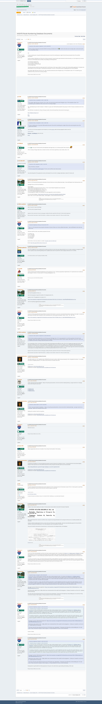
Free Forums (20, 702)
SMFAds (17, 702)
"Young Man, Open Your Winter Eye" (50, 240)
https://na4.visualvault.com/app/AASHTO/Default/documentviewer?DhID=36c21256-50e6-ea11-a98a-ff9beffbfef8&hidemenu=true (52, 299)
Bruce (19, 119)
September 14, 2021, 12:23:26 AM (33, 97)
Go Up (18, 690)
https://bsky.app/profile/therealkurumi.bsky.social (39, 242)
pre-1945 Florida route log (32, 494)
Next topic (83, 36)
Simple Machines (23, 701)
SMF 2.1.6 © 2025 (18, 701)
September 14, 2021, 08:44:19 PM (33, 144)
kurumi (20, 221)
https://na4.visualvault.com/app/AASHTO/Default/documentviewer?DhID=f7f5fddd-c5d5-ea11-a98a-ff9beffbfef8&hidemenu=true (51, 317)
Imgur (29, 115)
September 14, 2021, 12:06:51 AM (33, 43)
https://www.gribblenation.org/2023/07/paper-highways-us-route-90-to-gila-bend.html (43, 466)
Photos (29, 135)
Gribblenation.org (30, 366)
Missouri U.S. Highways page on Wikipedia (72, 553)
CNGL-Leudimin (22, 204)
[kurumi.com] (17, 237)
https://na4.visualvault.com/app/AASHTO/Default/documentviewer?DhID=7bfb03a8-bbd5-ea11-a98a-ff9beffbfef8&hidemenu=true (56, 621)
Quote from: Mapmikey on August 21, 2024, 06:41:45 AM (38, 606)
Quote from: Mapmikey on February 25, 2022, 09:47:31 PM (38, 224)
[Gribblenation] (17, 374)
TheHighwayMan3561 (21, 248)
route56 (20, 268)
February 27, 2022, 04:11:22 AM (32, 247)
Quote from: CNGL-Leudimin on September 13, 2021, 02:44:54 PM (39, 46)
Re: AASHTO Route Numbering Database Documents (37, 42)
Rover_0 (20, 42)
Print (84, 39)
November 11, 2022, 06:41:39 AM (33, 333)
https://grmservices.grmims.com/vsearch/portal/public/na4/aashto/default (51, 194)
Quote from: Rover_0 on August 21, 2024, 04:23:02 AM (38, 575)
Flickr (28, 114)
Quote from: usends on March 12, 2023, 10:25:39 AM (37, 404)
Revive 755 (20, 445)
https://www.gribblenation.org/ (39, 366)
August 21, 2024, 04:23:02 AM (32, 551)
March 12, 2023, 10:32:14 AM (32, 402)
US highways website (31, 390)
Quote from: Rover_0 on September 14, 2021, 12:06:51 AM (38, 100)
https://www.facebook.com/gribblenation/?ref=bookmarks (46, 367)
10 (30, 39)
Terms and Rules (80, 701)
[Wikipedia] (17, 138)
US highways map (31, 388)
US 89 (19, 96)
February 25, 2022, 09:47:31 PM (32, 180)
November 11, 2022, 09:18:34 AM (33, 357)
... (25, 39)
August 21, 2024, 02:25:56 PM (32, 604)
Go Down (18, 39)
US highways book (31, 389)
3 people (29, 542)
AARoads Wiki (83, 9)
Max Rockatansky (22, 356)
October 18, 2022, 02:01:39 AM (32, 312)
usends (20, 379)
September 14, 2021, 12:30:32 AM (33, 120)
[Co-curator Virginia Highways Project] (17, 195)
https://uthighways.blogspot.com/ (33, 112)
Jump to (70, 694)
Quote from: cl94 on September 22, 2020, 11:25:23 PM (38, 164)
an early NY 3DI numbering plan (37, 168)
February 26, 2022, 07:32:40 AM (32, 205)
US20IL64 (20, 143)
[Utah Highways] (17, 113)
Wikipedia (29, 133)
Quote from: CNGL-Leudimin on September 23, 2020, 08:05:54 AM (39, 335)
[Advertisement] (51, 24)
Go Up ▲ (85, 701)
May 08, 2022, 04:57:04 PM (32, 269)
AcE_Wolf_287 (21, 160)
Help (76, 701)
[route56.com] (17, 284)
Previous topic (77, 36)
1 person (29, 131)
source (53, 129)
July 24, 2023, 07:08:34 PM (32, 461)
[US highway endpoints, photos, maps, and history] (17, 396)
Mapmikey (20, 179)
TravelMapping (34, 133)
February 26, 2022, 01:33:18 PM (32, 222)
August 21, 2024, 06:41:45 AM (32, 572)
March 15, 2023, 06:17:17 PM (32, 425)
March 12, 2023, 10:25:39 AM (32, 380)
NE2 (19, 483)
